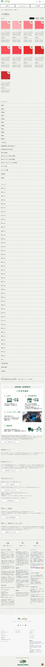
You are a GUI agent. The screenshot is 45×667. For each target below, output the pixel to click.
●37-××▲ (3, 250)
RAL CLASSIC (4, 152)
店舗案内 (2, 637)
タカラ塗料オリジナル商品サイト (35, 649)
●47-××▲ (3, 270)
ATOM (19, 632)
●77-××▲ (3, 320)
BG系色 (2, 125)
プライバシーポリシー (5, 641)
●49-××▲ (3, 273)
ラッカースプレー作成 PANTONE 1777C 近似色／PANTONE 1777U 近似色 (39, 33)
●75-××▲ (3, 312)
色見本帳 (3, 174)
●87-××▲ (3, 336)
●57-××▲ (3, 285)
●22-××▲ (3, 227)
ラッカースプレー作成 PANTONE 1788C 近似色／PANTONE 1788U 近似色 (28, 58)
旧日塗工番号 (4, 367)
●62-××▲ (3, 293)
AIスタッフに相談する (10, 484)
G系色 (2, 122)
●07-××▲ (3, 196)
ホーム (2, 9)
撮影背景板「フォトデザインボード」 (36, 652)
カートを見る (32, 635)
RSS (16, 632)
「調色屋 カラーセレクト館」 (10, 532)
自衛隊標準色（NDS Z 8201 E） (8, 146)
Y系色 (2, 115)
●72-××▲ (3, 308)
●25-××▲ (3, 231)
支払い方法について (4, 635)
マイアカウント (32, 630)
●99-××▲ (3, 355)
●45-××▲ (3, 262)
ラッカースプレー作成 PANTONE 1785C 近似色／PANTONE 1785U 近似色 (5, 58)
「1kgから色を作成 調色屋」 (10, 517)
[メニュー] (43, 1)
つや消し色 (3, 142)
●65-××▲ (3, 297)
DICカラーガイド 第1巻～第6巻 (8, 156)
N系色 (2, 105)
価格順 (37, 18)
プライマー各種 (4, 170)
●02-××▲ (3, 188)
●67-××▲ (3, 301)
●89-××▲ (3, 340)
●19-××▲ (3, 219)
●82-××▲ (3, 328)
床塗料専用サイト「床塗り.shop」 (36, 651)
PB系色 (2, 132)
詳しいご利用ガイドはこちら (10, 441)
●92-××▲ (3, 344)
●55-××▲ (3, 281)
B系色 (2, 129)
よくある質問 (37, 5)
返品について (3, 633)
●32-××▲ (3, 242)
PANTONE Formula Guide (8, 9)
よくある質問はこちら (10, 500)
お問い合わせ (32, 637)
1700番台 (15, 9)
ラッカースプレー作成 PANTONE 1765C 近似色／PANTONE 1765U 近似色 (5, 33)
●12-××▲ (3, 207)
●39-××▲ (3, 254)
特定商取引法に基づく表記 (5, 639)
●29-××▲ (3, 238)
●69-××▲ (3, 305)
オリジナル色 (4, 166)
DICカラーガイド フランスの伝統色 (9, 162)
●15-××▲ (3, 211)
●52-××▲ (3, 277)
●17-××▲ (3, 215)
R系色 (2, 109)
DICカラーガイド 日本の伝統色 (8, 159)
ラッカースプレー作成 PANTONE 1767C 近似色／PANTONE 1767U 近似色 (16, 33)
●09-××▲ (3, 203)
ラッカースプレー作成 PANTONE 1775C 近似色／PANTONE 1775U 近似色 (28, 33)
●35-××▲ (3, 246)
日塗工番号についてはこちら (10, 470)
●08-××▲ (3, 200)
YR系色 (2, 112)
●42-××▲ (3, 258)
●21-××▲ (3, 223)
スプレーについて (22, 5)
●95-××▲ (3, 347)
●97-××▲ (3, 351)
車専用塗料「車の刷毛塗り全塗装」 (36, 645)
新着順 (42, 18)
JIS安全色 (3, 371)
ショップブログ (18, 630)
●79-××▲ (3, 324)
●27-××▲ (3, 235)
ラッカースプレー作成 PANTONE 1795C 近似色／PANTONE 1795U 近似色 (39, 58)
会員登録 (31, 632)
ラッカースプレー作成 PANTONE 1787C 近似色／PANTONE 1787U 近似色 (16, 58)
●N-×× (2, 359)
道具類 (2, 178)
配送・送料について (4, 632)
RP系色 (2, 138)
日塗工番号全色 (4, 363)
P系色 (2, 135)
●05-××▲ (3, 192)
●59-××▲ (3, 289)
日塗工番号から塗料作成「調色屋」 (36, 641)
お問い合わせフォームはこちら (10, 490)
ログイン (31, 633)
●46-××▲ (3, 266)
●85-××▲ (3, 332)
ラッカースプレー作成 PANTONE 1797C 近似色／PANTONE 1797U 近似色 (5, 84)
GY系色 (2, 119)
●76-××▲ (3, 316)
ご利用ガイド (7, 5)
